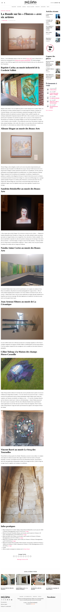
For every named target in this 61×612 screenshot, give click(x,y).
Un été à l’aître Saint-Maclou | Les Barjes (54, 94)
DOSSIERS (19, 6)
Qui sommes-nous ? (28, 596)
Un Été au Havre (53, 89)
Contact (39, 596)
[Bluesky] (59, 3)
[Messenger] (16, 556)
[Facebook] (51, 2)
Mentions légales (4, 604)
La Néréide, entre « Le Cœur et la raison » (49, 21)
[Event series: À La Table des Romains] (54, 96)
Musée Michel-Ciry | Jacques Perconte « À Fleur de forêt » (50, 76)
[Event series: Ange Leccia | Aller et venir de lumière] (54, 100)
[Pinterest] (21, 556)
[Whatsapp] (23, 556)
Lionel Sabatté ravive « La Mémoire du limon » (22, 589)
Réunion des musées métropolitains (23, 60)
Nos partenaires (4, 602)
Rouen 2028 (8, 10)
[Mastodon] (57, 2)
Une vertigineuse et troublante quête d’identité (49, 27)
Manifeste (35, 596)
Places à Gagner (30, 6)
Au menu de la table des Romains (36, 589)
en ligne (27, 531)
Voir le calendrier (49, 110)
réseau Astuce (27, 549)
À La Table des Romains (54, 98)
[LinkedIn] (54, 2)
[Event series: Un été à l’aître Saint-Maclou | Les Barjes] (54, 91)
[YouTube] (56, 2)
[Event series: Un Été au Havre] (55, 88)
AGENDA (24, 6)
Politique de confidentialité (6, 606)
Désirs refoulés (49, 32)
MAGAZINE (21, 596)
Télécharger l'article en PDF (22, 559)
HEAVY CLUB (33, 604)
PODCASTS (37, 6)
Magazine (14, 6)
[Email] (31, 556)
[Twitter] (19, 556)
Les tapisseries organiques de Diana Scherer (52, 589)
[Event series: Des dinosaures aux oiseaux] (54, 105)
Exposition (3, 10)
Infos (48, 6)
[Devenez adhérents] (50, 48)
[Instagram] (52, 2)
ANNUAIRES (43, 6)
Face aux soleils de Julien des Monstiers (7, 589)
